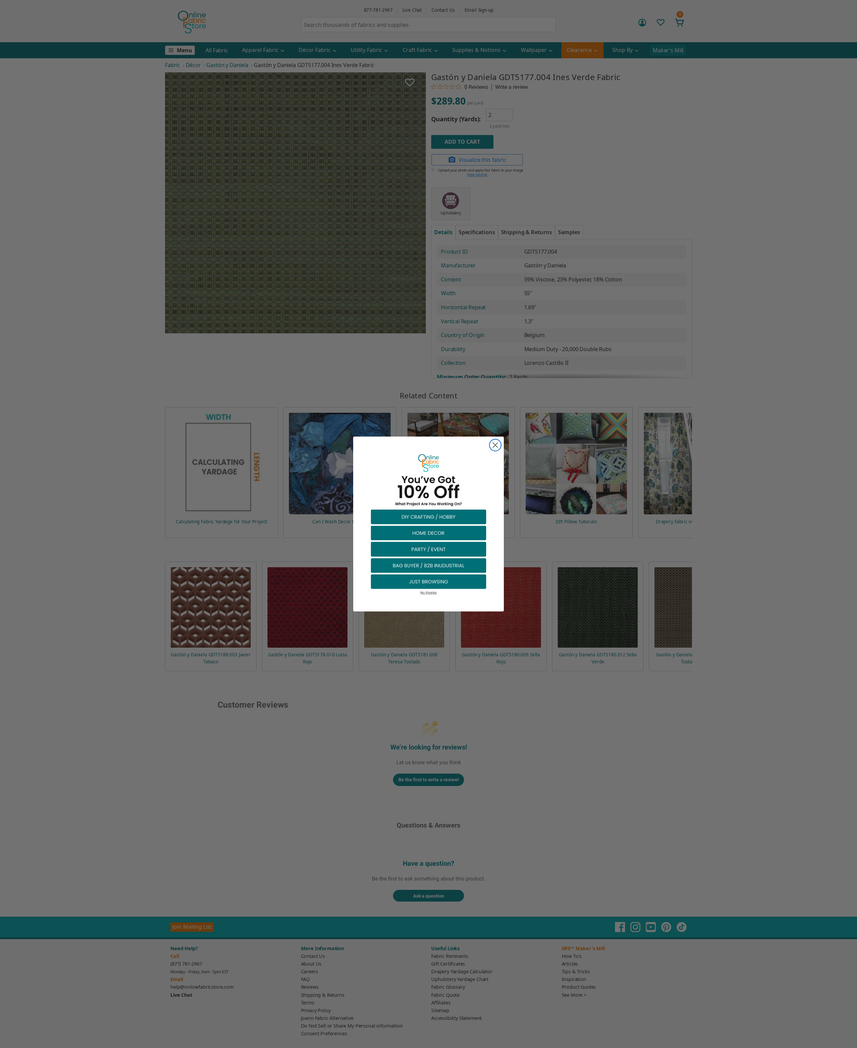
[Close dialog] (495, 445)
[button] (428, 516)
